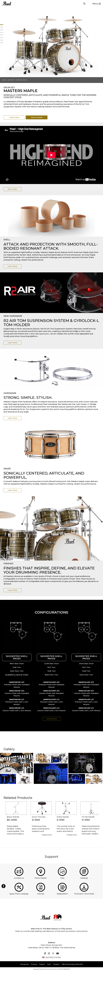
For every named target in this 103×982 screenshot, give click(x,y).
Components (51, 719)
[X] (53, 954)
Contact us (19, 878)
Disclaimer (24, 964)
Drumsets (11, 80)
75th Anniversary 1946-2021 (72, 964)
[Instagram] (49, 954)
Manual (40, 894)
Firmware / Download (84, 894)
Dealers (56, 964)
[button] (17, 634)
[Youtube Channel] (57, 954)
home (4, 80)
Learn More (14, 117)
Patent (42, 964)
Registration (62, 894)
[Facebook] (45, 954)
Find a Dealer (36, 117)
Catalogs (84, 878)
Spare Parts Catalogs (18, 894)
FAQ (62, 878)
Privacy (34, 964)
